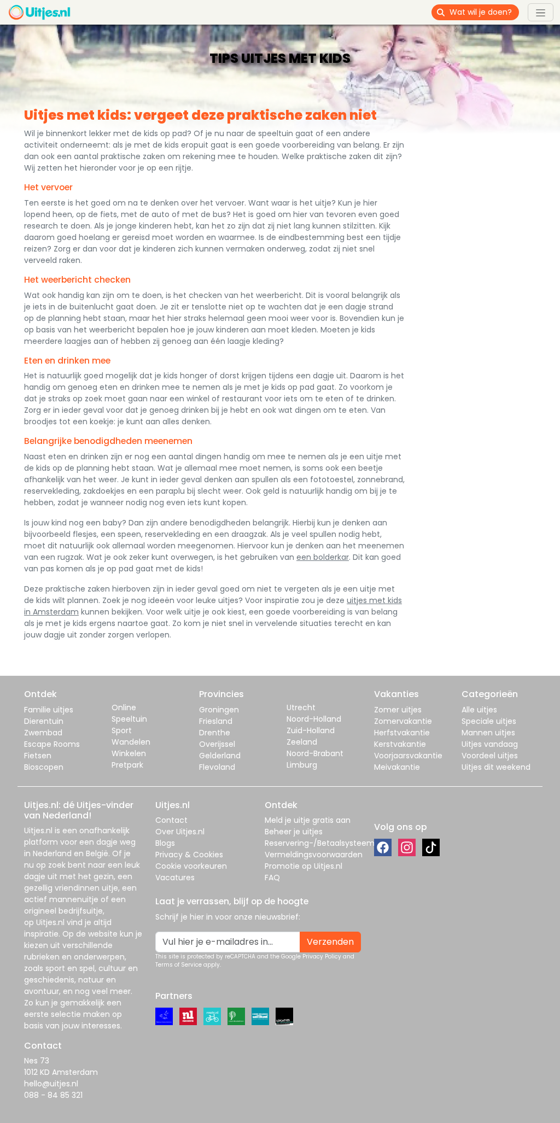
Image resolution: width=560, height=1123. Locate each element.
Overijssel (217, 744)
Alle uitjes (479, 709)
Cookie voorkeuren (191, 866)
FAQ (272, 877)
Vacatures (175, 877)
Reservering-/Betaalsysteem (320, 843)
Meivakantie (397, 767)
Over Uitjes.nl (180, 831)
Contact (171, 820)
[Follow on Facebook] (383, 847)
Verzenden (330, 941)
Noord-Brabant (315, 753)
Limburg (302, 764)
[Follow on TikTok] (431, 847)
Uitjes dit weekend (496, 767)
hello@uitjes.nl (51, 1083)
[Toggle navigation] (540, 12)
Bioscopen (43, 767)
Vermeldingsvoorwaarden (314, 854)
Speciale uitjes (489, 721)
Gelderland (220, 755)
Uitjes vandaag (490, 744)
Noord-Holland (314, 718)
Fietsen (37, 755)
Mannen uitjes (488, 732)
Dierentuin (43, 721)
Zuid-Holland (311, 730)
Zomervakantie (403, 721)
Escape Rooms (52, 744)
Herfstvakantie (402, 732)
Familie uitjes (48, 709)
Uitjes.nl (38, 830)
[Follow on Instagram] (407, 847)
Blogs (165, 843)
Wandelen (131, 741)
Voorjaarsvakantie (408, 755)
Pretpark (127, 764)
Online (124, 707)
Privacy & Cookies (189, 854)
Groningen (219, 709)
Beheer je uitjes (294, 831)
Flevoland (217, 767)
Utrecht (301, 707)
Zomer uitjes (398, 709)
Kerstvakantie (400, 744)
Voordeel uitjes (490, 755)
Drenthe (214, 732)
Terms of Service (178, 965)
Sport (122, 730)
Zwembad (43, 732)
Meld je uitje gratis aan (308, 820)
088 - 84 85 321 (53, 1095)
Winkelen (129, 753)
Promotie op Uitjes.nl (303, 866)
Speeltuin (129, 718)
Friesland (215, 721)
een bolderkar (322, 557)
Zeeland (302, 741)
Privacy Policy (321, 956)
